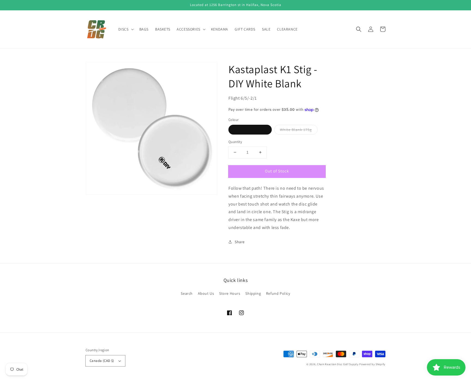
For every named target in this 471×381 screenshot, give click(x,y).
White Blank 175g (296, 129)
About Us (206, 293)
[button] (359, 29)
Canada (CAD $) (102, 360)
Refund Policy (278, 293)
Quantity (235, 141)
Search (187, 293)
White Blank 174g (250, 129)
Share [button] (240, 241)
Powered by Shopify (372, 364)
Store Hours (229, 293)
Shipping (253, 293)
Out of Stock (277, 171)
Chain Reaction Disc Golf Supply (338, 364)
